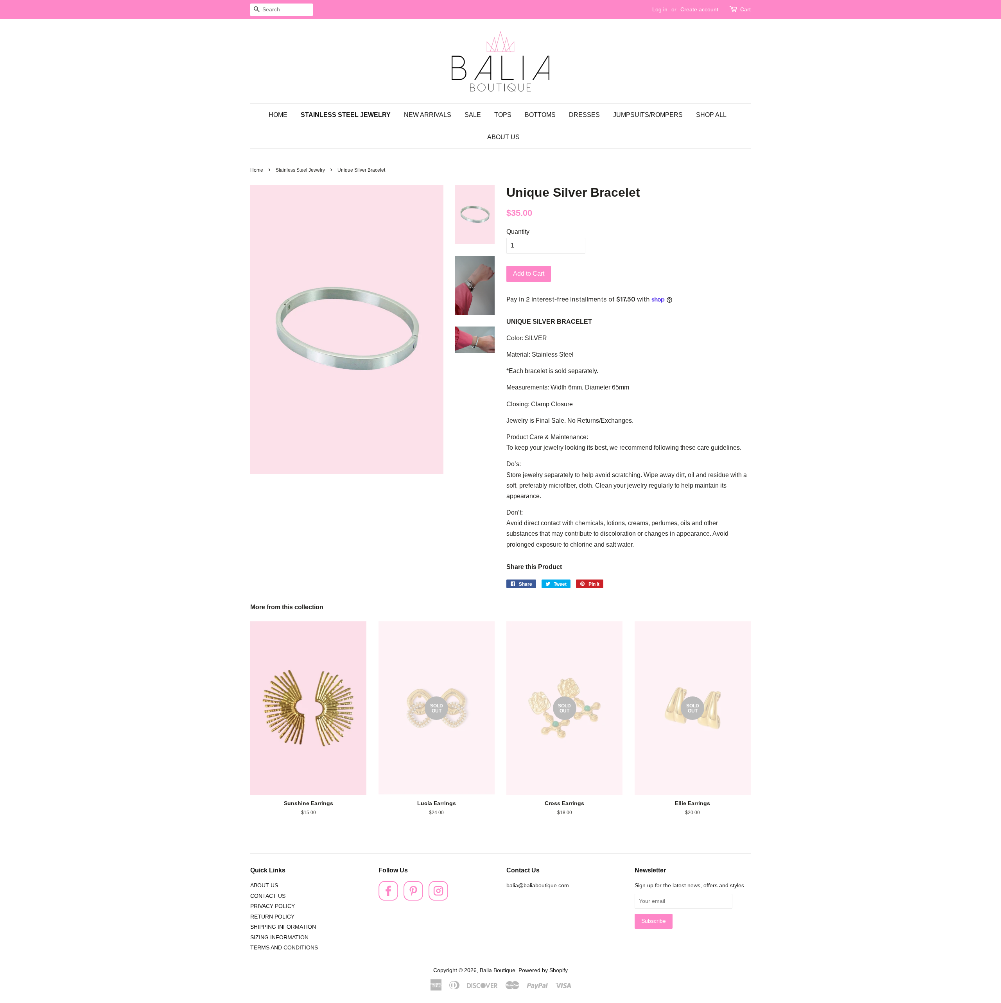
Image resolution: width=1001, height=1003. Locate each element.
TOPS (502, 114)
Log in (659, 9)
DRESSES (584, 114)
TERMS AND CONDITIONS (284, 948)
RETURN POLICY (272, 917)
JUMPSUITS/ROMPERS (648, 114)
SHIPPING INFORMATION (283, 927)
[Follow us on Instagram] (438, 899)
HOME (278, 114)
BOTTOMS (540, 114)
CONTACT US (267, 896)
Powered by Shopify (543, 970)
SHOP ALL (711, 114)
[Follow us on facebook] (388, 899)
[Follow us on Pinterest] (413, 899)
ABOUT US (503, 137)
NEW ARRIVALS (427, 114)
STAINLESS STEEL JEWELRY (346, 114)
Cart (745, 9)
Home (256, 170)
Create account (699, 9)
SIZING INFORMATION (279, 937)
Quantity (517, 231)
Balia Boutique (497, 970)
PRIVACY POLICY (272, 906)
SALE (473, 114)
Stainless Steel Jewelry (300, 170)
